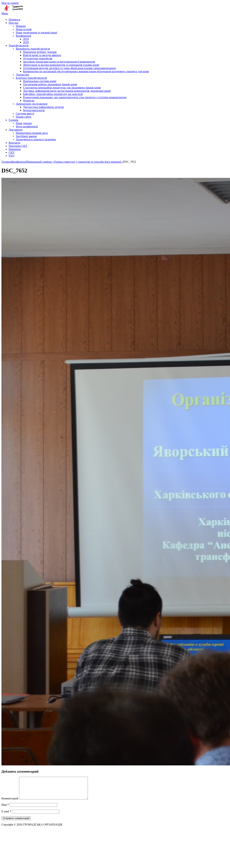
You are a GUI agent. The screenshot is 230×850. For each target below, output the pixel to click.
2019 (26, 39)
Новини (21, 26)
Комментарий (9, 798)
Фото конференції (27, 126)
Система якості (25, 113)
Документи (15, 129)
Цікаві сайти (23, 116)
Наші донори (24, 123)
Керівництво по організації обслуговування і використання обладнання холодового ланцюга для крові (86, 71)
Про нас (14, 22)
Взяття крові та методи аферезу (42, 55)
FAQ (11, 155)
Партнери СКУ (18, 145)
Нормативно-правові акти (32, 132)
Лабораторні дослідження (31, 103)
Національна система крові (39, 81)
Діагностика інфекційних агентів (43, 107)
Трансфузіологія (18, 45)
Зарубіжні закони (26, 136)
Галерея (13, 120)
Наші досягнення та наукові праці (36, 32)
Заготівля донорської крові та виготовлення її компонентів (59, 61)
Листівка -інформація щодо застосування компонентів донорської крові (67, 90)
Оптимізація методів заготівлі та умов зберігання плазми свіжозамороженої (69, 68)
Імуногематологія (34, 110)
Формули (28, 100)
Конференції (23, 35)
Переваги (14, 19)
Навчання (14, 149)
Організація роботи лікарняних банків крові (50, 84)
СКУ (12, 152)
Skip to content (10, 3)
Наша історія (23, 29)
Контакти (14, 142)
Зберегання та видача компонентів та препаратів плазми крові (61, 64)
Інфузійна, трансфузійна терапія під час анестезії (53, 94)
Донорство (22, 74)
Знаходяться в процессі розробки (36, 139)
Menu (4, 13)
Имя (5, 804)
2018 (26, 42)
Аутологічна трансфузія (37, 58)
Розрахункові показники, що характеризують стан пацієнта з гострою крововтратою (74, 97)
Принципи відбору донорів (40, 51)
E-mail (6, 811)
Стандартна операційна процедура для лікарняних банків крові (62, 87)
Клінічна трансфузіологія (31, 77)
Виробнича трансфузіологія (33, 48)
